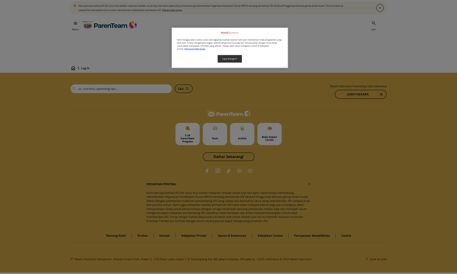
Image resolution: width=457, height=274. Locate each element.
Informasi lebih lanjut (194, 49)
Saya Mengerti (229, 58)
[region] (229, 47)
